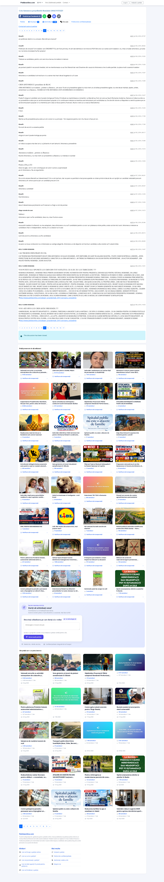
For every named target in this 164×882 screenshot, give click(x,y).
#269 (132, 210)
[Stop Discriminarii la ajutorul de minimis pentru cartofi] (130, 428)
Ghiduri (22, 848)
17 (63, 30)
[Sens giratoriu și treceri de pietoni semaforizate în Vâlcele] (66, 459)
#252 (132, 46)
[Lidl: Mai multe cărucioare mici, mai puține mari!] (66, 522)
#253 (132, 56)
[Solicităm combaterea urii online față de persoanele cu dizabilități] (98, 366)
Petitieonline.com (27, 3)
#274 (132, 266)
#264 (132, 161)
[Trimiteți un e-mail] (54, 16)
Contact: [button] (66, 2)
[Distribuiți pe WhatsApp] (44, 16)
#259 (132, 116)
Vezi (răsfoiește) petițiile (53, 2)
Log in (125, 2)
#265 (132, 175)
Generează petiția (34, 637)
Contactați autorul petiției (28, 26)
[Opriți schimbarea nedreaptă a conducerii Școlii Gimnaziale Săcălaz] (66, 397)
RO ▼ (41, 2)
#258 (132, 108)
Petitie (22, 22)
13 (51, 30)
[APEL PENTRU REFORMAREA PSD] (34, 521)
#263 (132, 149)
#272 (132, 241)
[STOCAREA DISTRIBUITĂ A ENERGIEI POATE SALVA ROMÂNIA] (130, 397)
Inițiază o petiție (137, 2)
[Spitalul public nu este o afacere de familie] (98, 428)
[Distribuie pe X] (49, 16)
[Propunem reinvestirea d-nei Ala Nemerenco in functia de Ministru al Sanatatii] (130, 459)
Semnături (50, 22)
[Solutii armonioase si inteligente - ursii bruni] (66, 490)
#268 (132, 202)
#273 (132, 249)
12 (48, 30)
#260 (132, 124)
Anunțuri (34, 22)
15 (57, 30)
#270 (132, 222)
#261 (132, 132)
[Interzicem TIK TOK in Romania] (98, 489)
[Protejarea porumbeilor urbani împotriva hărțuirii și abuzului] (98, 553)
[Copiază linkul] (59, 16)
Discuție (65, 22)
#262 (132, 141)
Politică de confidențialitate (81, 22)
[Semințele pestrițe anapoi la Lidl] (98, 583)
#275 (132, 305)
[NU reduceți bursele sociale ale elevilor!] (98, 522)
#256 (132, 81)
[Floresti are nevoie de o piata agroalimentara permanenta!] (130, 490)
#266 (132, 186)
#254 (132, 64)
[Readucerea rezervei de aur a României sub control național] (34, 428)
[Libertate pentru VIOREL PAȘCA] (66, 365)
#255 (132, 73)
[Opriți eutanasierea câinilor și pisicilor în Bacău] (130, 584)
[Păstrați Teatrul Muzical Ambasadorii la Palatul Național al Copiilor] (98, 459)
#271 (132, 233)
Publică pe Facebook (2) (31, 16)
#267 (132, 194)
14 (54, 30)
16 (60, 30)
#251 (132, 36)
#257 (132, 95)
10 (41, 30)
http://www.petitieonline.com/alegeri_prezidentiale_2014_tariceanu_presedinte (48, 298)
